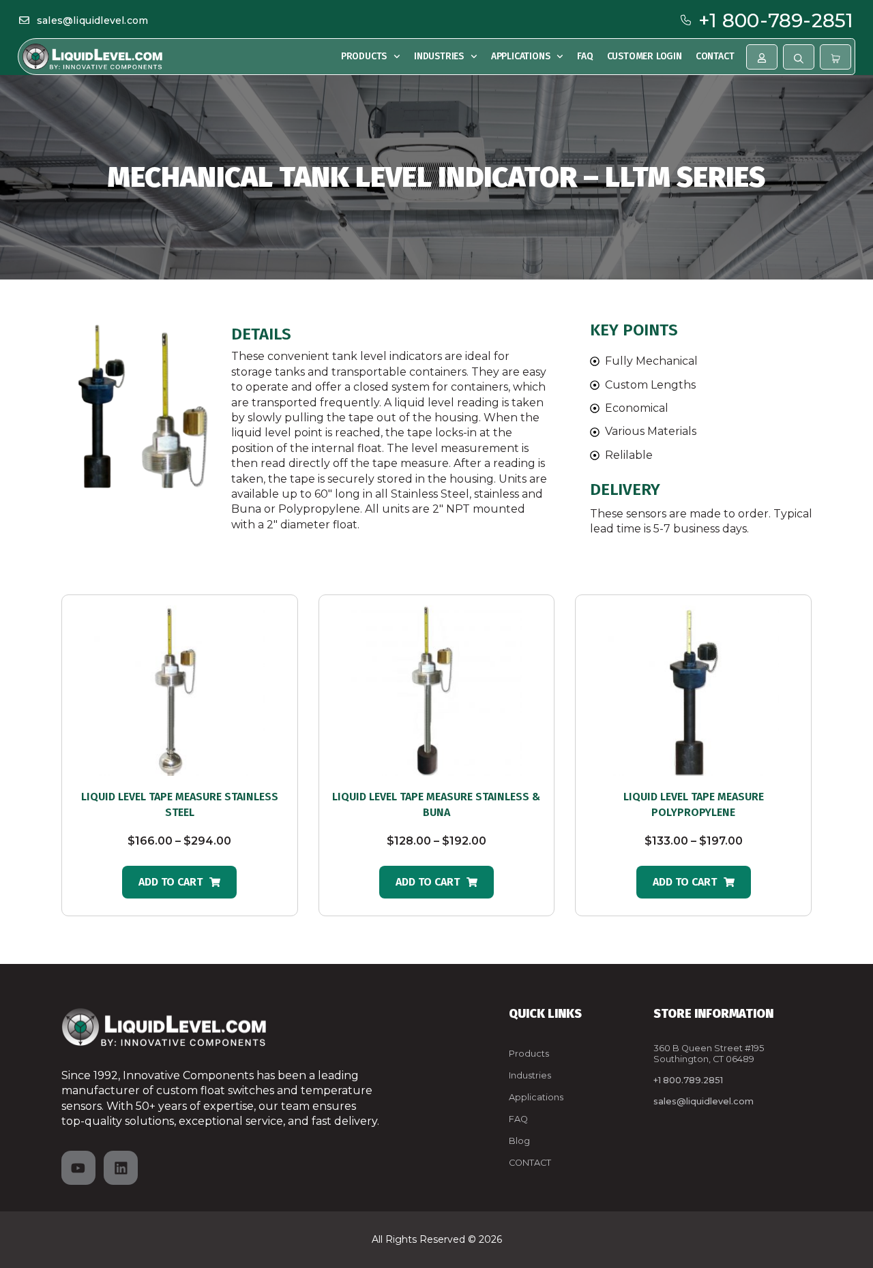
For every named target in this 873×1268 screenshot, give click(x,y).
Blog (519, 1141)
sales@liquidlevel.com (92, 20)
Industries (439, 56)
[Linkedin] (121, 1168)
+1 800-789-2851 (775, 20)
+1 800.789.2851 (688, 1080)
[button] (179, 882)
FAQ (585, 56)
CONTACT (530, 1163)
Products (364, 56)
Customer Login (644, 56)
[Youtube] (78, 1168)
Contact (715, 56)
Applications (520, 56)
